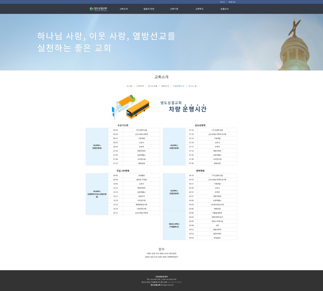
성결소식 (225, 9)
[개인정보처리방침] (174, 282)
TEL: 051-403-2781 (154, 279)
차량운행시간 (179, 86)
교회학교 (199, 9)
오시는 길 (192, 86)
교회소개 (124, 9)
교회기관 (174, 9)
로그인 (222, 2)
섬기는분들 (153, 86)
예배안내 (165, 86)
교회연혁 (140, 86)
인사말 (130, 86)
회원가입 (232, 2)
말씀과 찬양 (149, 9)
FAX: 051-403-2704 (169, 279)
